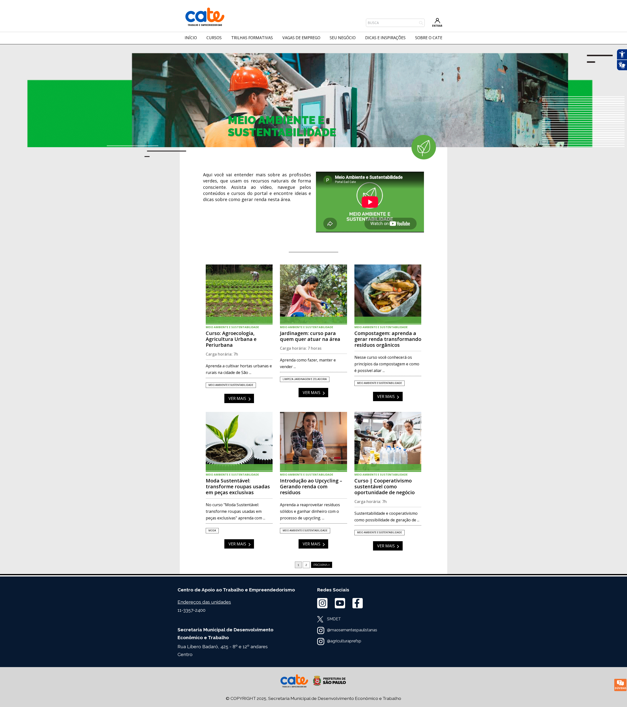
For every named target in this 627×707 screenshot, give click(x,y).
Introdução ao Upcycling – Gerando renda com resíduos (313, 441)
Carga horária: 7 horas (301, 348)
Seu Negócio (343, 37)
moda (212, 530)
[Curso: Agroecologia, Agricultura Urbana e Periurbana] (239, 293)
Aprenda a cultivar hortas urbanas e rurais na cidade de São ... (239, 369)
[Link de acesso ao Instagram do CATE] (322, 603)
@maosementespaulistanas (352, 630)
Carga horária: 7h (222, 354)
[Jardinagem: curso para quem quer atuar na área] (313, 293)
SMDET (334, 619)
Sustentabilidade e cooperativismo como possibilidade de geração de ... (386, 517)
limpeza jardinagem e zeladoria (305, 379)
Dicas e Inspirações (385, 37)
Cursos (214, 37)
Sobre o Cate (428, 37)
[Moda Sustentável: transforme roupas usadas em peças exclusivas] (239, 441)
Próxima (321, 565)
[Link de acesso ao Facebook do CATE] (357, 603)
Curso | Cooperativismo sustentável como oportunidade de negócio (387, 441)
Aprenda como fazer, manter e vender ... (308, 363)
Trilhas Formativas (252, 37)
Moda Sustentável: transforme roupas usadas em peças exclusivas (239, 441)
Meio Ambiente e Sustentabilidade (232, 327)
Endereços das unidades (204, 602)
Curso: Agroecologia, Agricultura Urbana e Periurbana (239, 293)
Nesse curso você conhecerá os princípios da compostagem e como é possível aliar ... (386, 364)
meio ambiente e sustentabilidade (230, 385)
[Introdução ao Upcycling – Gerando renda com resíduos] (313, 441)
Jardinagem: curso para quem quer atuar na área (313, 293)
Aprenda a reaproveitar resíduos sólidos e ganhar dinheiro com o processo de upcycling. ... (310, 511)
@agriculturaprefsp (344, 641)
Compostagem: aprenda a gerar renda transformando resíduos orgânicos (387, 293)
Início (191, 37)
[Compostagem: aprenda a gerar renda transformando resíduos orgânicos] (387, 293)
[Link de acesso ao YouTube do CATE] (340, 603)
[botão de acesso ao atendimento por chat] (620, 685)
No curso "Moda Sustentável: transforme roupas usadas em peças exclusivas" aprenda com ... (235, 511)
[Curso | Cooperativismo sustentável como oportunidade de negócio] (387, 441)
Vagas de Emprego (301, 37)
